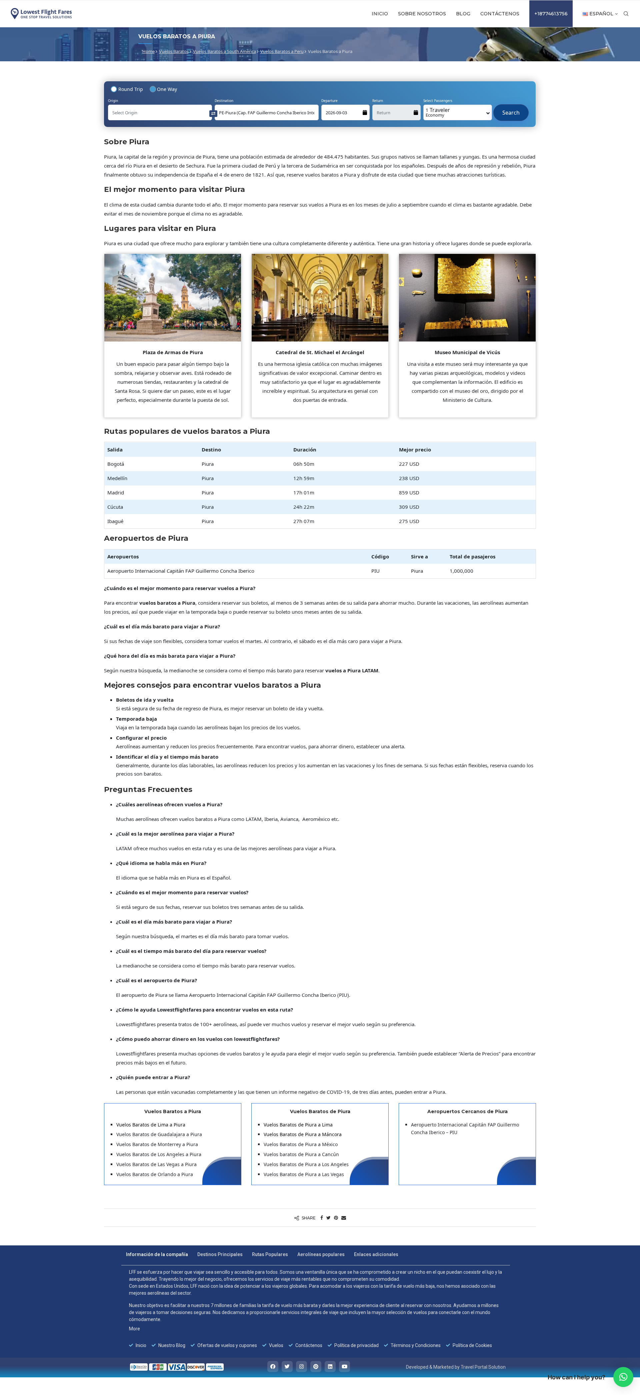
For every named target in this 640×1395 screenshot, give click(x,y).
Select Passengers (437, 100)
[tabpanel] (315, 1308)
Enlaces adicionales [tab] (376, 1254)
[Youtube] (344, 1366)
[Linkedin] (330, 1366)
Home (148, 51)
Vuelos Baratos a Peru (282, 51)
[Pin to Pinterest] (336, 1217)
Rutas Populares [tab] (270, 1254)
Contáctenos (499, 14)
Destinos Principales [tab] (220, 1254)
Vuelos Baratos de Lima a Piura (150, 1124)
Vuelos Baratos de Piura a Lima (298, 1124)
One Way (167, 89)
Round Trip (130, 89)
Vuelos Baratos (174, 51)
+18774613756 (551, 14)
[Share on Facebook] (321, 1217)
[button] (623, 1377)
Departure (329, 100)
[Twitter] (287, 1366)
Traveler (438, 112)
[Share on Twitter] (328, 1217)
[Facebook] (272, 1366)
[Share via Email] (343, 1217)
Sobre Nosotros (422, 14)
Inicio (380, 14)
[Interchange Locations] (213, 113)
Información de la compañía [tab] (157, 1254)
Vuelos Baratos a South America (224, 51)
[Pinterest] (315, 1366)
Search (511, 109)
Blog (463, 14)
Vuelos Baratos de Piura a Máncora (303, 1134)
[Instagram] (301, 1366)
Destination (224, 100)
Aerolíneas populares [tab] (321, 1254)
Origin (113, 100)
